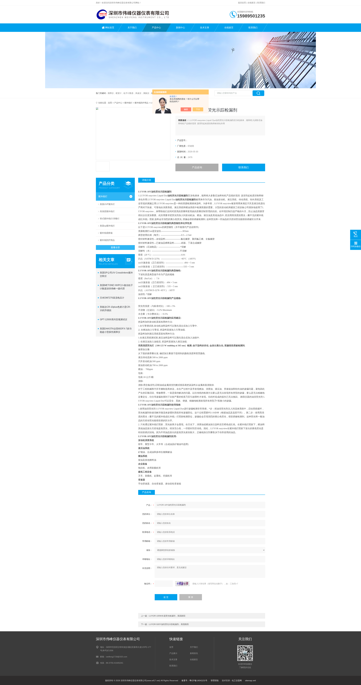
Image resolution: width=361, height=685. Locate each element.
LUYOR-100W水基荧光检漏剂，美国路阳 (167, 616)
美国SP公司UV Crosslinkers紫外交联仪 (116, 274)
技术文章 (204, 27)
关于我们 (132, 27)
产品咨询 (197, 167)
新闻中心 (180, 27)
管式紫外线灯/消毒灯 (109, 218)
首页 (110, 103)
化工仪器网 (237, 680)
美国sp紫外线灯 (107, 226)
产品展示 (173, 653)
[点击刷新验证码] (182, 583)
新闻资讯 (194, 653)
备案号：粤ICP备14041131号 (194, 680)
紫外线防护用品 (141, 103)
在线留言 (252, 3)
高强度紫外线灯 (107, 211)
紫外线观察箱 (106, 233)
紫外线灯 (128, 103)
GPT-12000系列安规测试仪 (113, 319)
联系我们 (261, 3)
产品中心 (156, 27)
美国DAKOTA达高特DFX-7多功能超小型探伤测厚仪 (116, 330)
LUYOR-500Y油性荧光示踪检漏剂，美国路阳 (169, 624)
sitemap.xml (250, 680)
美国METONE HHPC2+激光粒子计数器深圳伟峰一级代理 (116, 287)
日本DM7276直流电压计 (112, 298)
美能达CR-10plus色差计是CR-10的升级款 (115, 308)
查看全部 (115, 247)
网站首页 (109, 27)
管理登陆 (215, 680)
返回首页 (242, 3)
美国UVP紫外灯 (107, 204)
